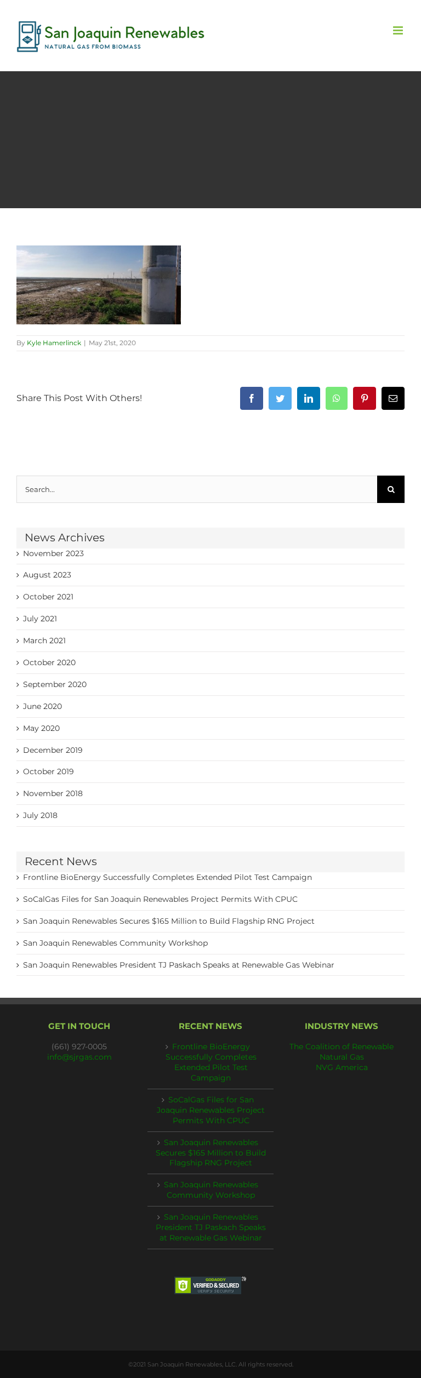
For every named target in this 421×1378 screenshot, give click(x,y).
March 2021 (44, 640)
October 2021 (48, 596)
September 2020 (55, 684)
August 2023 (47, 574)
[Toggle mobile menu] (399, 30)
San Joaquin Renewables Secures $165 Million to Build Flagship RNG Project (169, 921)
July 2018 (40, 815)
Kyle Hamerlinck (54, 343)
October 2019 (48, 771)
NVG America (342, 1067)
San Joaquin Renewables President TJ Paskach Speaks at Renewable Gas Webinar (178, 964)
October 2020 (49, 662)
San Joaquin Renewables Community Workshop (115, 943)
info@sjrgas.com (79, 1057)
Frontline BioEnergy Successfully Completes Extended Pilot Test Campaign (167, 877)
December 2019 (53, 750)
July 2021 (40, 618)
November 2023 (53, 553)
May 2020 (41, 728)
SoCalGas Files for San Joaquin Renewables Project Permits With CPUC (160, 899)
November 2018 (53, 793)
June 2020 (42, 706)
